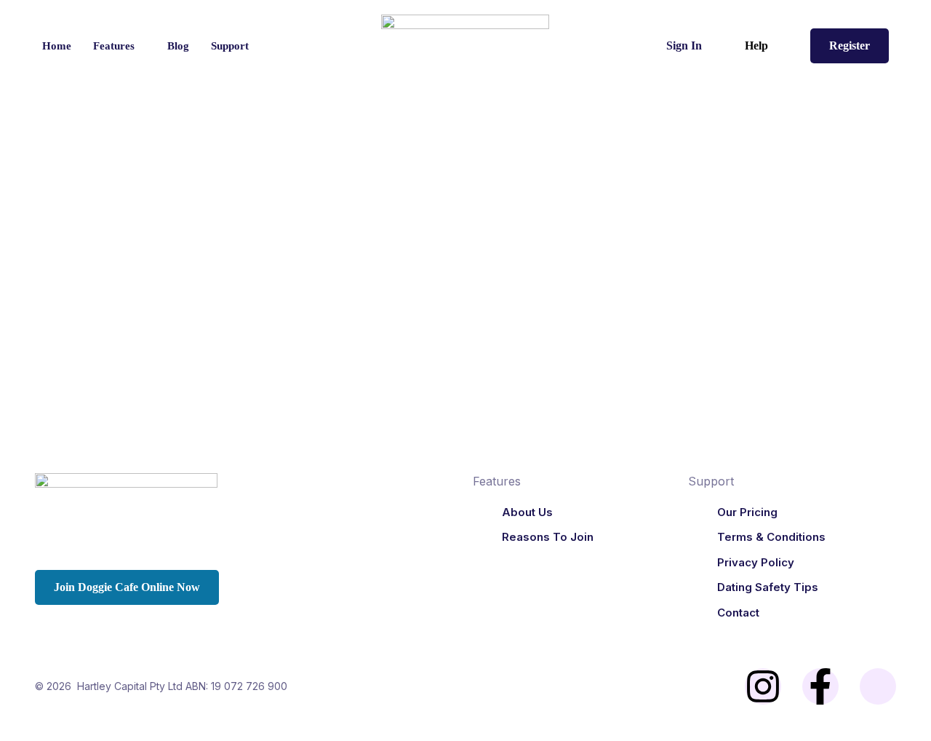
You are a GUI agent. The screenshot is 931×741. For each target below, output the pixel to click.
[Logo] (465, 46)
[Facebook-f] (820, 686)
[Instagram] (763, 686)
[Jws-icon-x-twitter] (878, 686)
